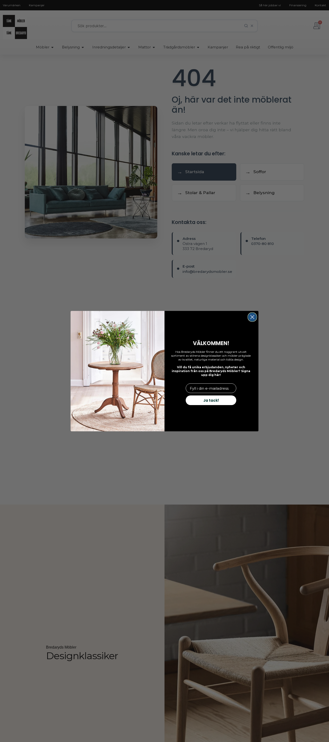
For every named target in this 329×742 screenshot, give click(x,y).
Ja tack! (211, 400)
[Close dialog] (252, 317)
